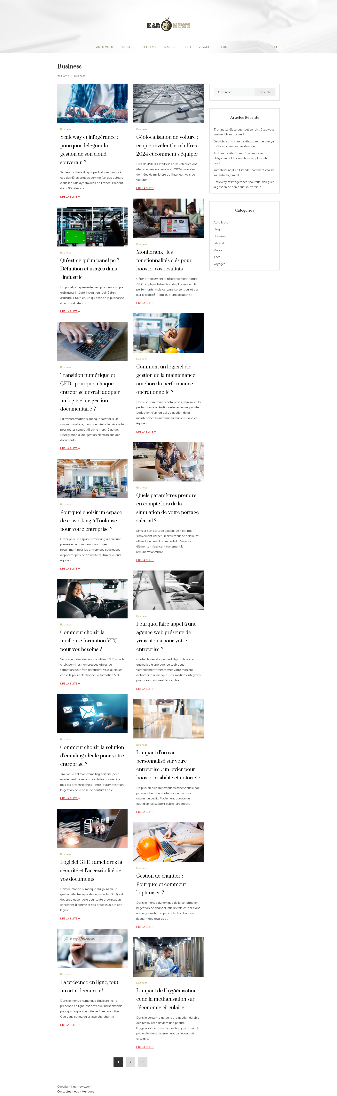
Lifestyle (150, 47)
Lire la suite (69, 196)
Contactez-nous (68, 1091)
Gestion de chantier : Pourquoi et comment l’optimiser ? (161, 884)
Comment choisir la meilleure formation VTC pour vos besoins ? (88, 641)
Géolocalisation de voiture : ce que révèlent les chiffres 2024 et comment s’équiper (167, 145)
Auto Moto (104, 47)
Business (128, 47)
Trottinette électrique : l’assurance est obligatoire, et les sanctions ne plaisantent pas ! (242, 158)
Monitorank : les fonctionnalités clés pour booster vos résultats (164, 260)
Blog (223, 47)
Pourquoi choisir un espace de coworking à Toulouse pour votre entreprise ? (91, 521)
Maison (170, 47)
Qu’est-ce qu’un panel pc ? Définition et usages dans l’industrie (89, 269)
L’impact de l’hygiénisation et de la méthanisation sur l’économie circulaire (166, 999)
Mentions (88, 1091)
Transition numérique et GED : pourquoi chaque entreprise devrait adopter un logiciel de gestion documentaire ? (90, 392)
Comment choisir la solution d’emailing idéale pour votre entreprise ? (92, 755)
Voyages (205, 47)
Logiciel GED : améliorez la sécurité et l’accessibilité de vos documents (91, 870)
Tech (187, 47)
